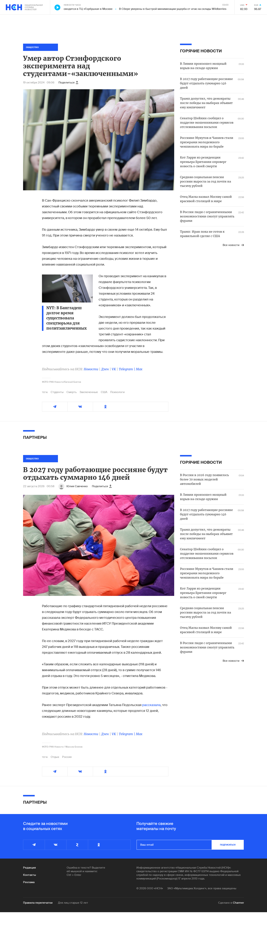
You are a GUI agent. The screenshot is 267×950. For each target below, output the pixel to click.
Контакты (29, 875)
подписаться (228, 844)
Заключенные (89, 392)
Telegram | (127, 369)
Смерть (71, 392)
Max (139, 369)
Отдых (55, 757)
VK (114, 369)
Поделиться (66, 82)
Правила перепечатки (37, 903)
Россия (67, 757)
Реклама (29, 882)
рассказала (151, 705)
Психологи (117, 392)
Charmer (238, 903)
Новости (91, 369)
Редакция (29, 867)
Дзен (105, 369)
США (104, 392)
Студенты (57, 392)
